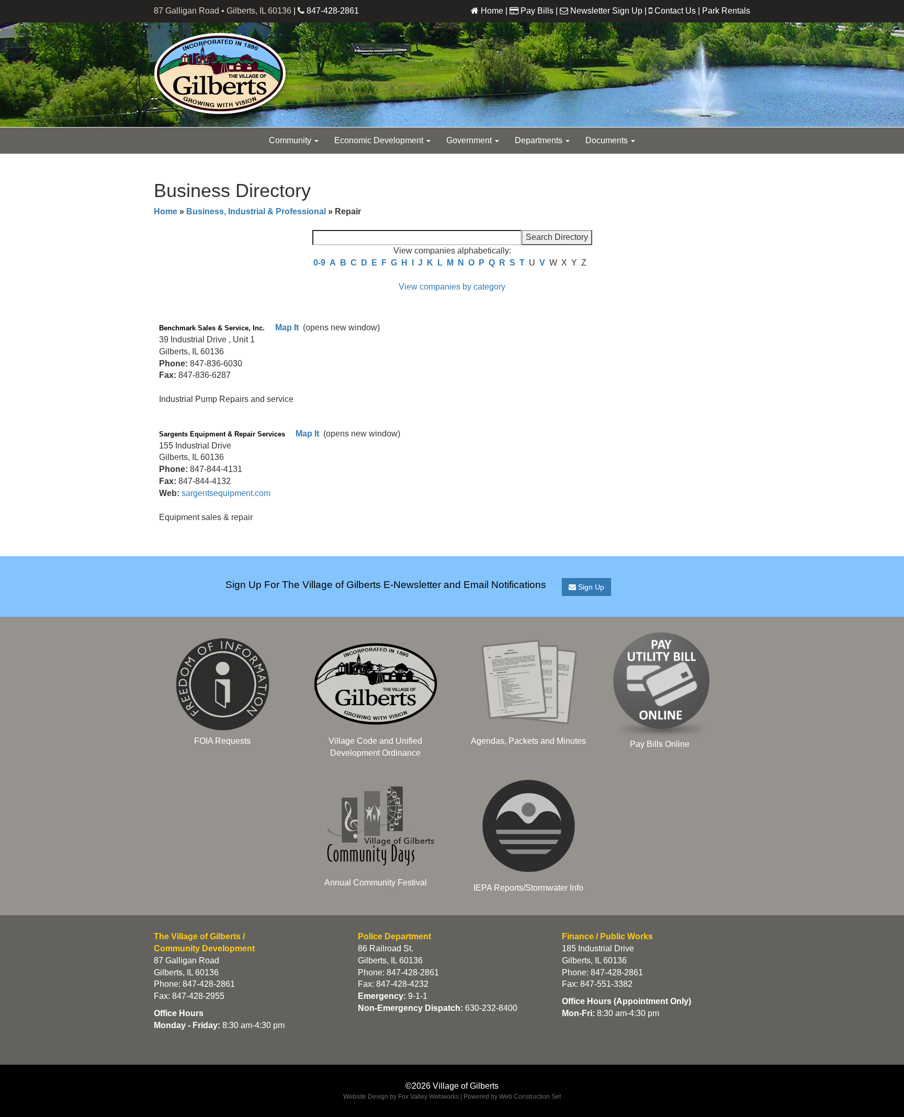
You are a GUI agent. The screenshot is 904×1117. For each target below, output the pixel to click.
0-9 (319, 262)
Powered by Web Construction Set (512, 1096)
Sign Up (590, 587)
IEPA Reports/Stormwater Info (528, 887)
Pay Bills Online (660, 744)
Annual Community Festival (375, 882)
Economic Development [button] (379, 140)
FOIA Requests (222, 740)
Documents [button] (607, 140)
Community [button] (291, 140)
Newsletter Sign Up (606, 10)
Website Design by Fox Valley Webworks (401, 1096)
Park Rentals (726, 10)
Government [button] (470, 140)
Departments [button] (539, 140)
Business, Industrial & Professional (256, 211)
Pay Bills (537, 10)
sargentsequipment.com (226, 493)
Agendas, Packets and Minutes (528, 740)
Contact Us (675, 10)
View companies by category (452, 286)
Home (492, 10)
